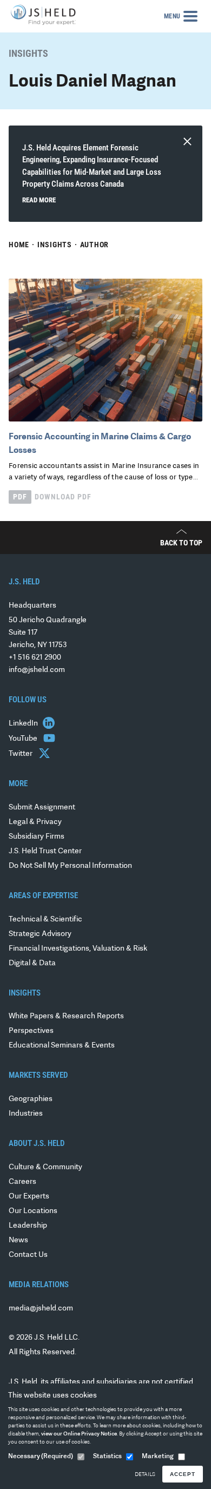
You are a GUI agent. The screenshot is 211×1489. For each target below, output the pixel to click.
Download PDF (52, 496)
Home (19, 244)
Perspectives (31, 1031)
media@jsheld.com (41, 1308)
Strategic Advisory (40, 934)
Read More (39, 200)
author (94, 244)
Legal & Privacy (35, 822)
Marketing (158, 1456)
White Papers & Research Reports (66, 1016)
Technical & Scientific (45, 919)
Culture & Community (45, 1167)
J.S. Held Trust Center (45, 851)
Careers (22, 1182)
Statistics (107, 1456)
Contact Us (28, 1255)
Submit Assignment (42, 807)
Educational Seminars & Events (62, 1046)
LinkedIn (24, 724)
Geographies (30, 1099)
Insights (54, 244)
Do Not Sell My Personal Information (70, 866)
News (18, 1240)
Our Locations (33, 1211)
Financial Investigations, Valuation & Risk (78, 949)
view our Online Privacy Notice (79, 1434)
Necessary (40, 1456)
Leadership (28, 1226)
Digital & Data (32, 963)
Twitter (21, 754)
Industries (26, 1114)
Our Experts (29, 1196)
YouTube (24, 739)
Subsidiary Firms (36, 837)
